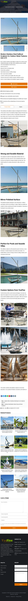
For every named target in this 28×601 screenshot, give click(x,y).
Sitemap (16, 594)
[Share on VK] (13, 396)
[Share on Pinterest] (9, 396)
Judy (6, 408)
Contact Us (12, 596)
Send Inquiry (14, 83)
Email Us (15, 87)
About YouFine (4, 565)
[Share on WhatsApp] (7, 396)
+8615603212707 (23, 548)
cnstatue (19, 546)
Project (2, 574)
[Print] (15, 396)
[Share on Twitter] (3, 396)
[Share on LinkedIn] (5, 396)
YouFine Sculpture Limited (17, 592)
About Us (8, 596)
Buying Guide (3, 572)
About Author (3, 567)
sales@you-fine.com (22, 544)
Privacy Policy (18, 596)
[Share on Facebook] (2, 396)
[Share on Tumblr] (11, 396)
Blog (1, 570)
